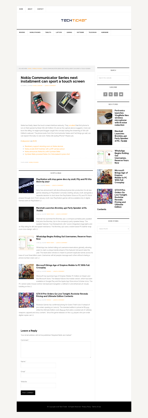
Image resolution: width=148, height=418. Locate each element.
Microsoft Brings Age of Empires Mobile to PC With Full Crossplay (121, 176)
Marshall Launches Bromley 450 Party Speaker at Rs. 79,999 (121, 136)
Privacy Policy (86, 407)
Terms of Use (96, 407)
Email (23, 372)
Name (23, 361)
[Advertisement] (74, 50)
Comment (25, 340)
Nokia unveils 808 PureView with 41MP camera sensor (45, 149)
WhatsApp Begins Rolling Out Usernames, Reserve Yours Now (122, 157)
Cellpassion (25, 141)
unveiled (72, 125)
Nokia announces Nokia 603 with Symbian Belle (42, 151)
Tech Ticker (74, 20)
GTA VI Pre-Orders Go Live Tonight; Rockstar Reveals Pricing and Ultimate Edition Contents (62, 295)
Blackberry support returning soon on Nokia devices (44, 146)
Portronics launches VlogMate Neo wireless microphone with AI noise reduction (122, 117)
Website (24, 382)
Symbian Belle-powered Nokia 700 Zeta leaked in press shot (47, 154)
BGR (34, 141)
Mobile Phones (33, 162)
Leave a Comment (50, 85)
